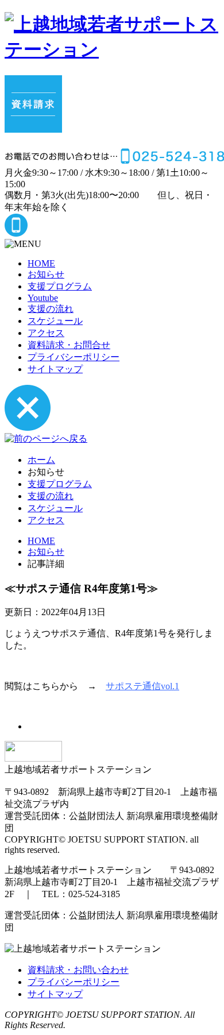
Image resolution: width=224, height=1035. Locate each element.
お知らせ (46, 274)
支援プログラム (60, 286)
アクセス (46, 333)
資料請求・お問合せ (69, 345)
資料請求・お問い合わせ (78, 970)
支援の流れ (51, 309)
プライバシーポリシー (73, 357)
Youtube (43, 298)
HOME (41, 263)
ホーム (41, 460)
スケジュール (55, 321)
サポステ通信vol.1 (142, 686)
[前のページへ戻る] (46, 438)
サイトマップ (55, 369)
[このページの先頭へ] (33, 758)
